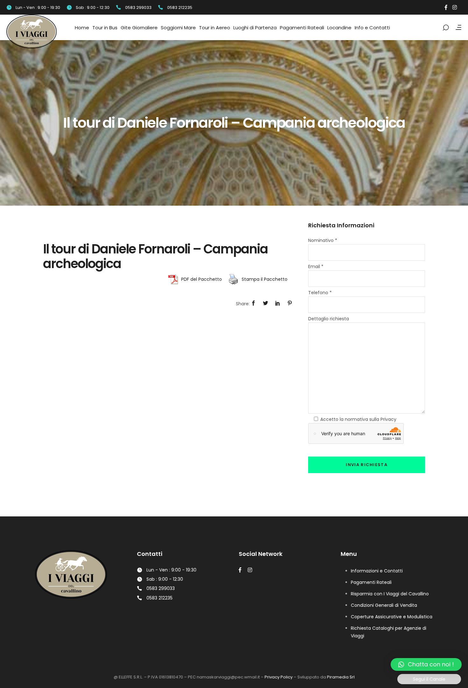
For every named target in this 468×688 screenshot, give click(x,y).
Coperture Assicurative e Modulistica (391, 617)
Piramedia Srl (341, 677)
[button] (426, 664)
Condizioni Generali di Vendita (384, 605)
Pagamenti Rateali (371, 582)
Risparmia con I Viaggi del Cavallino (390, 594)
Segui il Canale (429, 679)
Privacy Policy (279, 677)
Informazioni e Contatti (377, 571)
